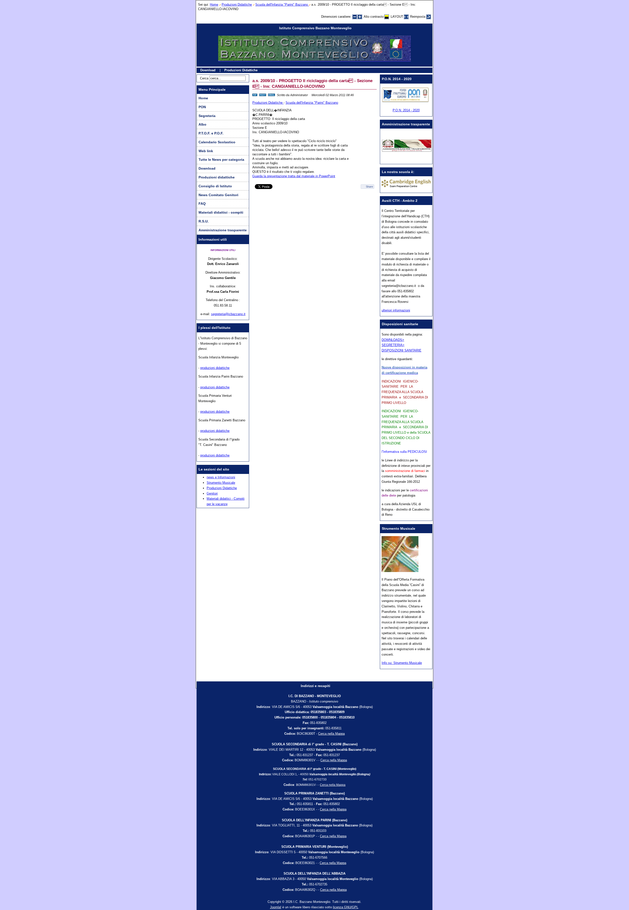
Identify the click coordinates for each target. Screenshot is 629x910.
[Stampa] (262, 95)
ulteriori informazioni (396, 310)
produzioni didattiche (214, 368)
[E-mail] (271, 95)
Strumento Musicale (221, 482)
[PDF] (254, 95)
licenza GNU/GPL (345, 907)
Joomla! (275, 907)
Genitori (212, 493)
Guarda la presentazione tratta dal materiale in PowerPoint (293, 176)
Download (207, 70)
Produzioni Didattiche (237, 4)
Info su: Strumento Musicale (402, 663)
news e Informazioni (221, 477)
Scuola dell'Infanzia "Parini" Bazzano (282, 4)
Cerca (204, 78)
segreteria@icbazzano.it (228, 314)
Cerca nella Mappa (331, 733)
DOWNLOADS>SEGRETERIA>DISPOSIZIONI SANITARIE (401, 345)
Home (214, 4)
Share (369, 186)
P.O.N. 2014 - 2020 (406, 110)
